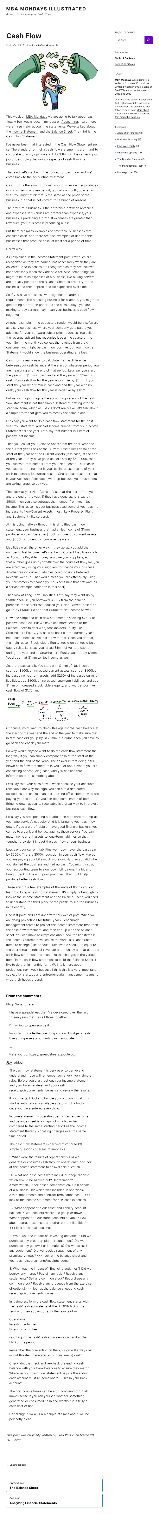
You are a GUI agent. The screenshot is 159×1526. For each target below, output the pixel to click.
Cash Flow (23, 36)
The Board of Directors (129, 159)
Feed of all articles (125, 63)
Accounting (69, 121)
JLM (9, 1062)
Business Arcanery (127, 139)
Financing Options (127, 152)
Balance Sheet (61, 131)
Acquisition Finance (128, 132)
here (17, 1440)
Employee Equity (126, 146)
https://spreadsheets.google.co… (53, 1054)
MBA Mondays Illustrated (46, 9)
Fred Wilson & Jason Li (45, 45)
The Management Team (130, 165)
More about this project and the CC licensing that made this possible (132, 113)
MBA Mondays (36, 116)
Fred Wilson (121, 90)
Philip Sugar (15, 1004)
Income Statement (25, 131)
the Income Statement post (51, 257)
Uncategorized (18, 1464)
